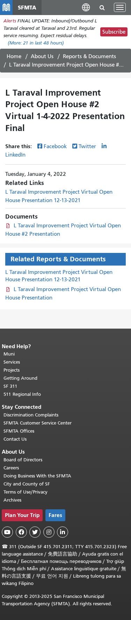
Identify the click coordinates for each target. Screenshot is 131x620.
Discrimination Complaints (30, 415)
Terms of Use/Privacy (25, 492)
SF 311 (10, 386)
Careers (11, 468)
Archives (12, 500)
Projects (11, 370)
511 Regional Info (22, 394)
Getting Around (20, 378)
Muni (9, 354)
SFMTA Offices (18, 431)
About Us (42, 56)
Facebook (55, 146)
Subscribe (113, 32)
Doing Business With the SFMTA (37, 476)
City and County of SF (26, 484)
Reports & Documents (89, 56)
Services (11, 362)
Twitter (87, 146)
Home (14, 56)
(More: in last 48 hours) (36, 43)
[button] (86, 7)
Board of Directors (22, 460)
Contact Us (15, 439)
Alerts (9, 21)
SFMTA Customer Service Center (37, 423)
